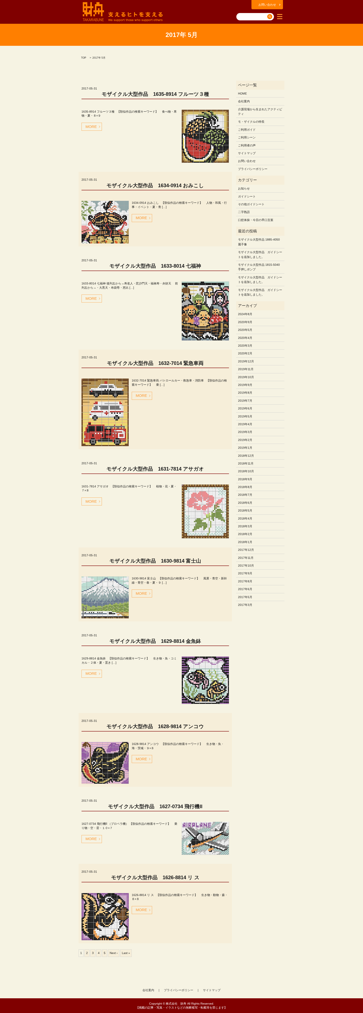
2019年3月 (245, 432)
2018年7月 (245, 494)
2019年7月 (245, 400)
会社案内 (244, 101)
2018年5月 (245, 510)
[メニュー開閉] (279, 16)
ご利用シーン (247, 137)
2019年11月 (246, 369)
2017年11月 (246, 557)
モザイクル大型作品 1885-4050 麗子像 (259, 242)
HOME (242, 93)
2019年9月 (245, 385)
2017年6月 (245, 589)
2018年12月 (246, 455)
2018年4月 (245, 518)
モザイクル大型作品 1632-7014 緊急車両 (155, 363)
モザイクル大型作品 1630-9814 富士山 (155, 561)
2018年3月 (245, 526)
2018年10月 (246, 471)
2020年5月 (245, 330)
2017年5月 (245, 597)
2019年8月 (245, 392)
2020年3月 (245, 345)
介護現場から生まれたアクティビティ (260, 112)
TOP (83, 57)
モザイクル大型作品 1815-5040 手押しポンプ (259, 267)
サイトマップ (247, 153)
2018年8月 (245, 487)
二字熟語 (244, 212)
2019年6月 (245, 408)
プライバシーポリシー (252, 169)
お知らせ (244, 188)
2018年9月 (245, 479)
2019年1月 (245, 447)
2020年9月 (245, 322)
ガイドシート (247, 196)
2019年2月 (245, 440)
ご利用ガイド (247, 129)
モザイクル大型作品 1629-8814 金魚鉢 (155, 641)
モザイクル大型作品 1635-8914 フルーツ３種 (155, 94)
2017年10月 (246, 565)
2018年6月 (245, 502)
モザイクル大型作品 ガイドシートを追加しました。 (260, 254)
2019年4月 (245, 424)
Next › (114, 953)
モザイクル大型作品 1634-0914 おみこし (155, 185)
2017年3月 (245, 604)
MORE (91, 127)
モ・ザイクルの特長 (251, 121)
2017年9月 (245, 573)
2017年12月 (246, 549)
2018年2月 (245, 534)
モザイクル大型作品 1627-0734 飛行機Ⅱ (155, 806)
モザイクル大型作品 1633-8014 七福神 (155, 266)
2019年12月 (246, 361)
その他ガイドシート (251, 204)
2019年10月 (246, 377)
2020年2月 (245, 353)
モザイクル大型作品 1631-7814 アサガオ (155, 469)
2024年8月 (245, 314)
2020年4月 (245, 337)
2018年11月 (246, 463)
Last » (126, 953)
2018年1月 (245, 542)
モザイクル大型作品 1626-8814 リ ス (155, 877)
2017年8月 (245, 581)
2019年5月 (245, 416)
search (240, 10)
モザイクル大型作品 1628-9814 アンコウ (155, 726)
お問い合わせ (267, 4)
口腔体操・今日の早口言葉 (255, 220)
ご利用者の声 (247, 145)
